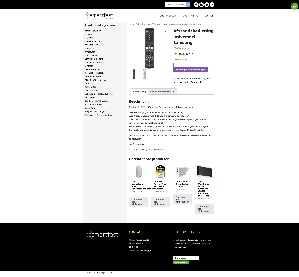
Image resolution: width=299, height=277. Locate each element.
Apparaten (90, 48)
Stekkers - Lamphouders (96, 100)
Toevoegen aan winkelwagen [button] (138, 201)
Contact (209, 16)
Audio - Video (91, 55)
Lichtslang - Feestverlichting (99, 93)
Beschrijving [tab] (139, 91)
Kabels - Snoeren (93, 76)
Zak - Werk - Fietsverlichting (98, 115)
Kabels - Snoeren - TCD (95, 79)
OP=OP (90, 37)
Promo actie (93, 41)
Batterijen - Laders (94, 58)
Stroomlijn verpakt (94, 104)
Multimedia (90, 97)
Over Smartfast (191, 16)
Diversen (89, 65)
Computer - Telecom (94, 62)
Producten (172, 16)
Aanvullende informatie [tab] (162, 91)
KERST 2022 (90, 86)
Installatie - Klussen (94, 72)
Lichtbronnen (91, 90)
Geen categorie (92, 69)
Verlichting (90, 107)
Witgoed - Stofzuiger (95, 111)
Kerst (89, 34)
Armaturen (90, 51)
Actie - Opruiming (93, 30)
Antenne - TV (91, 44)
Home (161, 16)
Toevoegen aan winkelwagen (191, 69)
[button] (165, 32)
